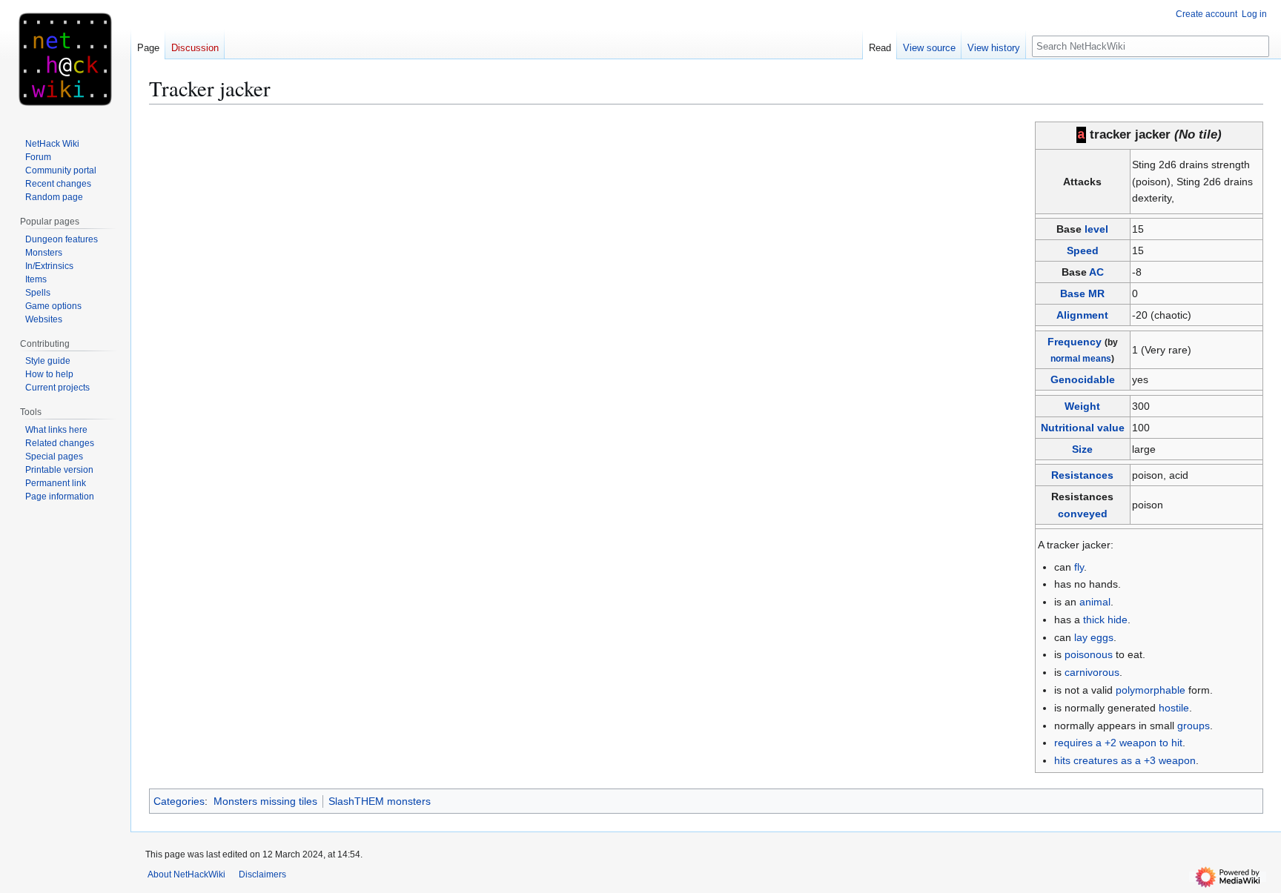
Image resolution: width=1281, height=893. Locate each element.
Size (1082, 449)
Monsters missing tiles (265, 801)
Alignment (1082, 315)
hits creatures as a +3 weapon (1125, 760)
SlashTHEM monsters (379, 801)
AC (1096, 272)
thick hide (1105, 619)
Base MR (1082, 293)
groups (1193, 725)
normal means (1080, 358)
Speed (1083, 250)
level (1096, 229)
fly (1079, 567)
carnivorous (1092, 672)
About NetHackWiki (186, 874)
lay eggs (1093, 637)
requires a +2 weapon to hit (1118, 742)
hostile (1174, 708)
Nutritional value (1083, 428)
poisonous (1089, 654)
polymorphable (1150, 690)
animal (1094, 602)
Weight (1082, 406)
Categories (179, 801)
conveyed (1083, 513)
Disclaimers (262, 874)
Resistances (1082, 475)
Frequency (1074, 342)
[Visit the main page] (65, 59)
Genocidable (1082, 379)
